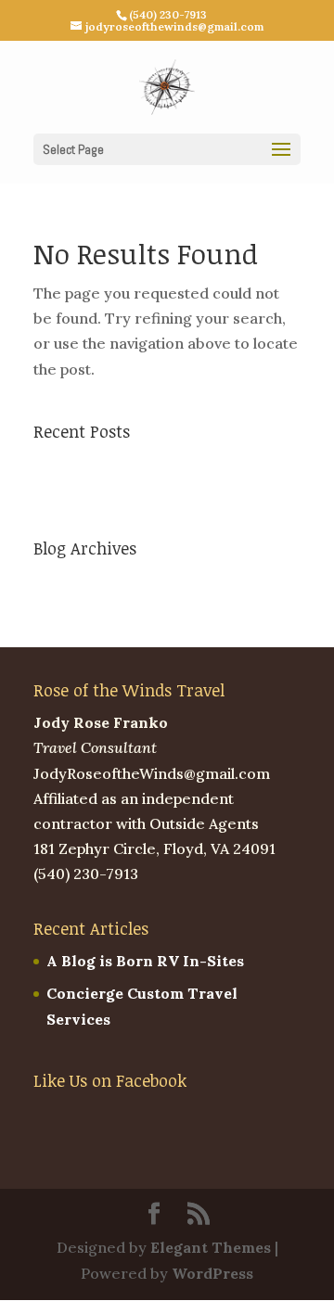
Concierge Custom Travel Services (162, 496)
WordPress (212, 1273)
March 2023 (77, 580)
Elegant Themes (210, 1247)
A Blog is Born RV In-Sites (132, 463)
